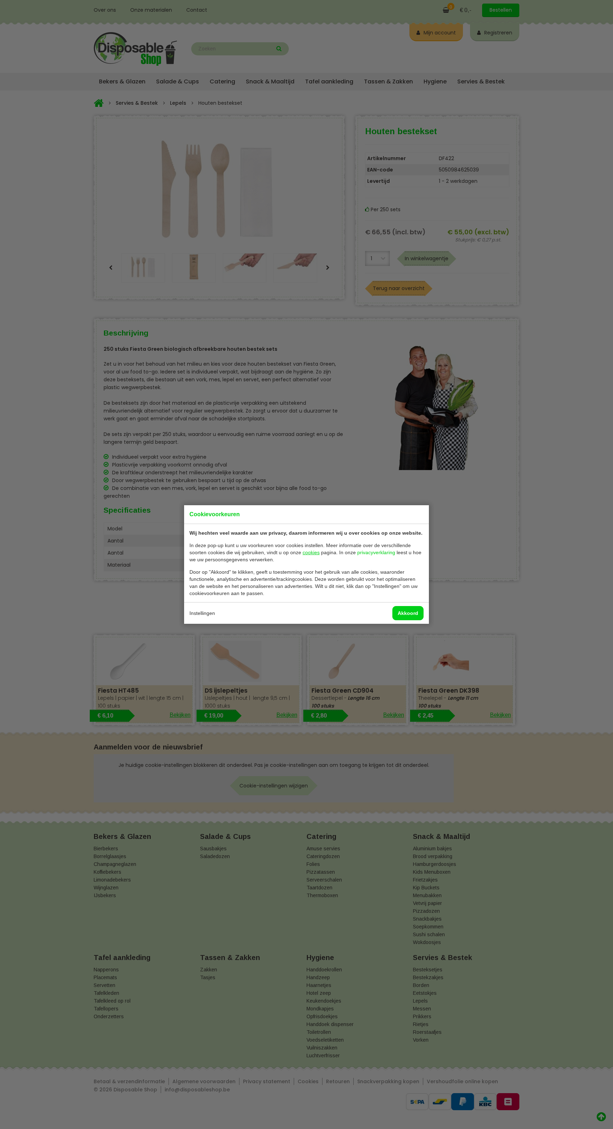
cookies (311, 552)
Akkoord (408, 613)
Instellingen (202, 613)
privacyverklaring (376, 552)
